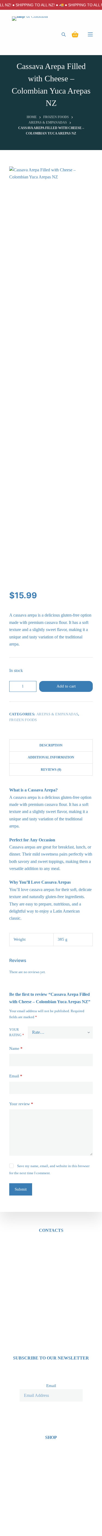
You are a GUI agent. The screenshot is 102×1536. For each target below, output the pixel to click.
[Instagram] (58, 1525)
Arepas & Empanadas (57, 714)
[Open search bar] (63, 34)
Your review (21, 1104)
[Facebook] (44, 1525)
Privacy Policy (51, 1458)
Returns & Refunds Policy (51, 1472)
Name (16, 1048)
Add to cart (66, 686)
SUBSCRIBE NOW (51, 1407)
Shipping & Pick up (51, 1465)
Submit (21, 1189)
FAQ (51, 1480)
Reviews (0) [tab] (51, 770)
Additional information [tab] (51, 757)
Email (15, 1076)
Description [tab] (51, 745)
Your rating (16, 1032)
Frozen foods (23, 720)
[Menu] (90, 34)
